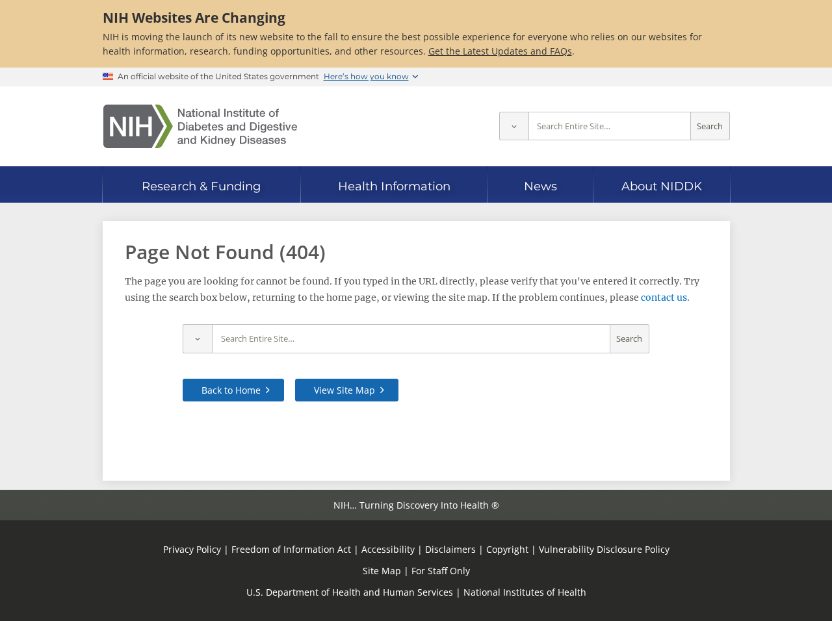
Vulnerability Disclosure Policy (604, 549)
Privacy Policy (192, 549)
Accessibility (388, 549)
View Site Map (344, 390)
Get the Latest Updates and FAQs (500, 51)
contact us (664, 297)
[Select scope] (513, 126)
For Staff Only (440, 570)
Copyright (507, 549)
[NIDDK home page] (200, 126)
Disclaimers (450, 549)
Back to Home (231, 390)
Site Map (382, 570)
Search (710, 126)
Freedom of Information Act (291, 549)
